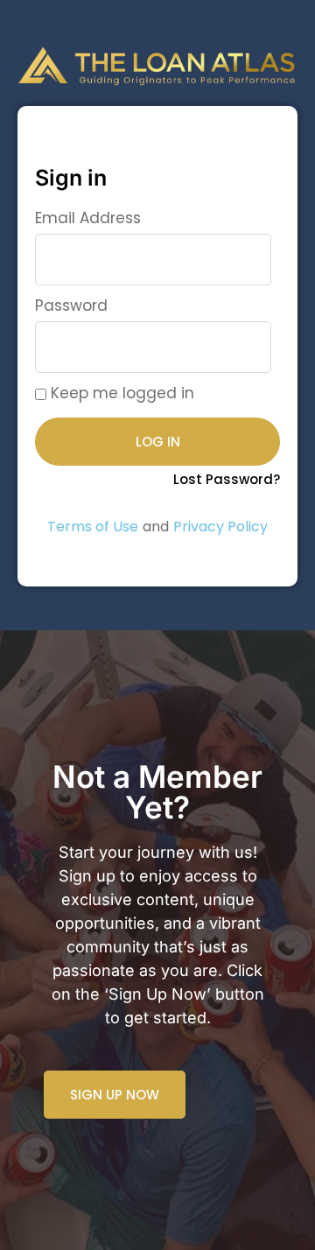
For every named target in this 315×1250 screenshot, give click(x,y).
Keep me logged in (120, 393)
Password (71, 305)
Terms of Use (92, 526)
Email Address (88, 217)
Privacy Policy (220, 526)
